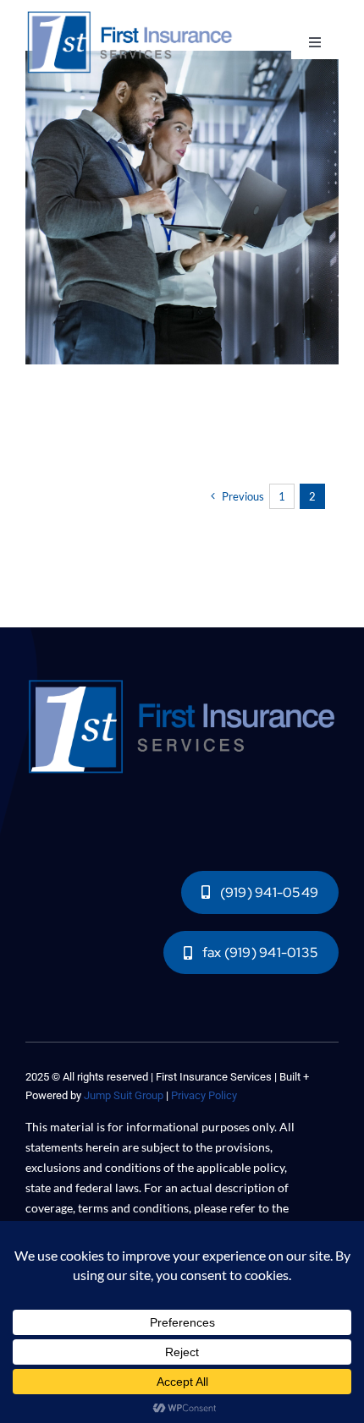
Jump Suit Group (123, 1095)
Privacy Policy (204, 1095)
